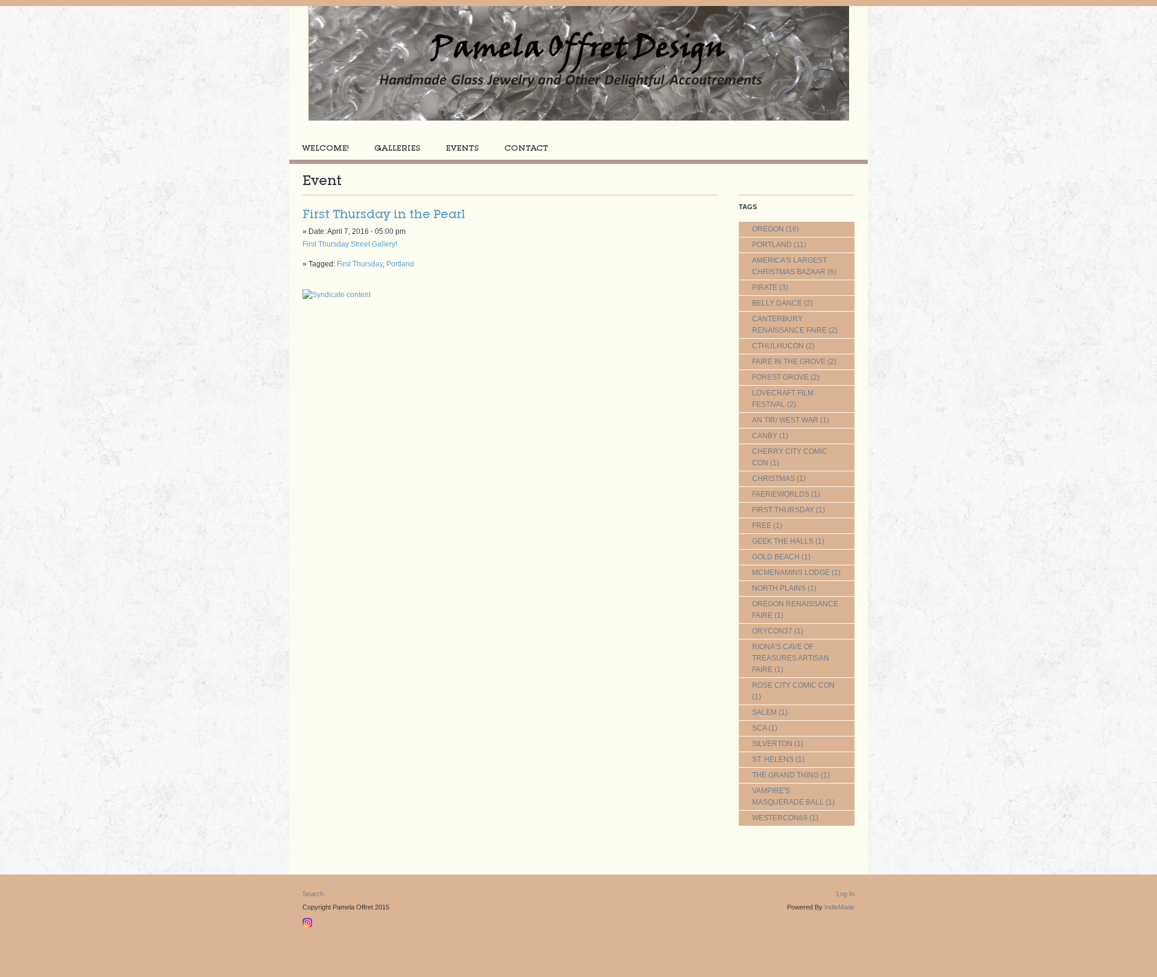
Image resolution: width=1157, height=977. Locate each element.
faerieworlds (780, 494)
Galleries (397, 148)
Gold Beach (776, 557)
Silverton (772, 744)
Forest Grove (780, 377)
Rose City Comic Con (793, 685)
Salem (764, 712)
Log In (845, 893)
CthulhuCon (778, 346)
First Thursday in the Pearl (384, 214)
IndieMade (839, 907)
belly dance (777, 303)
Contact (526, 148)
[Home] (578, 63)
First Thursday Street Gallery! (350, 244)
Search (313, 893)
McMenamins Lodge (791, 572)
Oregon (768, 229)
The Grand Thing (785, 775)
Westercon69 (779, 818)
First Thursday (360, 264)
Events (462, 148)
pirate (764, 287)
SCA (759, 728)
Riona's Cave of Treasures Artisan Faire (790, 658)
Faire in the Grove (789, 361)
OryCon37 (772, 631)
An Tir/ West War (785, 420)
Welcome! (325, 148)
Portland (400, 264)
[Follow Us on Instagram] (309, 920)
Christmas (773, 478)
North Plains (779, 588)
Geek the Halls (783, 541)
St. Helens (773, 759)
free (761, 525)
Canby (764, 436)
